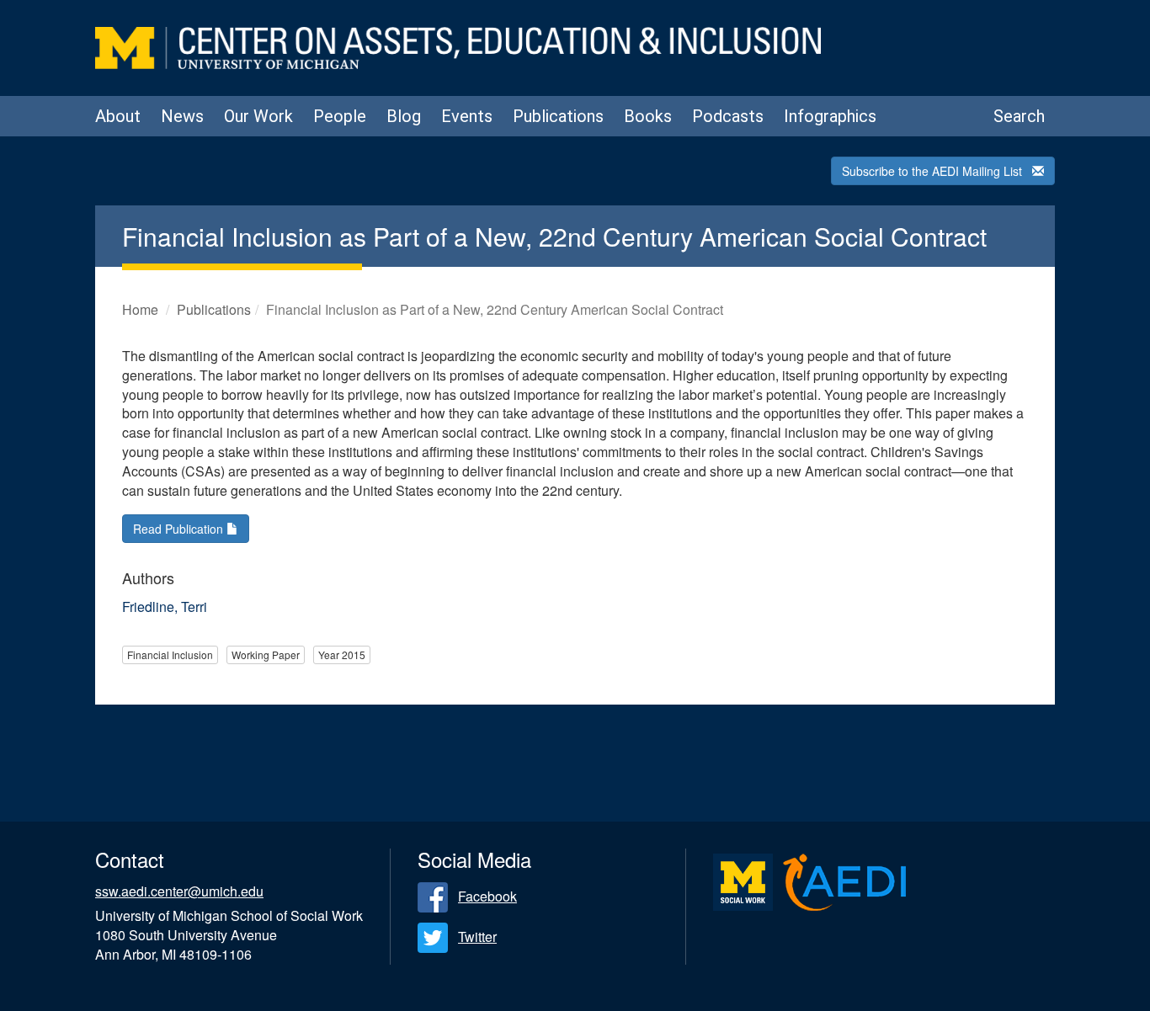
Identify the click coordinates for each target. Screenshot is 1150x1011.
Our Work (258, 116)
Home (140, 309)
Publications (558, 116)
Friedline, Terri (164, 606)
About (118, 116)
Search (1019, 116)
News (182, 116)
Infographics (830, 116)
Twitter (477, 936)
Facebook (487, 896)
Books (648, 116)
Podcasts (728, 116)
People (339, 116)
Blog (403, 116)
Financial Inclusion (170, 654)
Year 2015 (341, 654)
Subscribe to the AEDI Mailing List (932, 170)
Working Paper (266, 654)
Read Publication (179, 528)
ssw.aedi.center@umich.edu (179, 891)
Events (466, 116)
